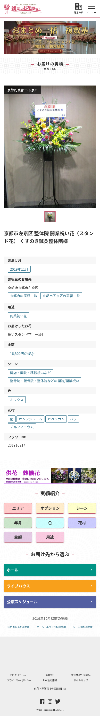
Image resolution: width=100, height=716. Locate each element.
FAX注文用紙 (50, 680)
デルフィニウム (22, 426)
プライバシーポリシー (19, 680)
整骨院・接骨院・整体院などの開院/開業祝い (44, 380)
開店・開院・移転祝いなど (30, 372)
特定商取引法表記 (81, 675)
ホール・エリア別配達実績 (51, 627)
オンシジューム (30, 418)
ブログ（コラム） (19, 675)
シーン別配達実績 (82, 627)
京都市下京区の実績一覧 (61, 295)
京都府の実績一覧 (23, 295)
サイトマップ (81, 680)
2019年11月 (19, 269)
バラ (73, 418)
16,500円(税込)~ (22, 353)
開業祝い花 (18, 315)
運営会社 (50, 675)
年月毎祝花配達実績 (18, 627)
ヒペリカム (56, 418)
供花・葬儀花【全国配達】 (50, 688)
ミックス (17, 399)
